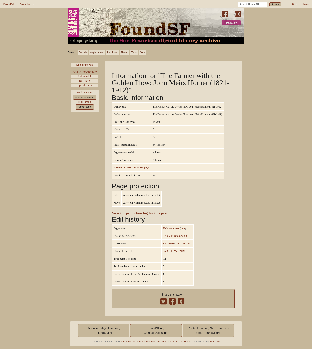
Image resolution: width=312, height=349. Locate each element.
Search (275, 4)
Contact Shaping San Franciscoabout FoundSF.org (208, 330)
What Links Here (84, 64)
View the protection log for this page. (140, 213)
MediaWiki (215, 341)
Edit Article (84, 80)
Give (142, 52)
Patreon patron (84, 107)
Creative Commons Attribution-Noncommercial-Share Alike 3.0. (157, 341)
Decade (83, 52)
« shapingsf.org (83, 40)
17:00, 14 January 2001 (176, 235)
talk (183, 228)
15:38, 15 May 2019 (174, 251)
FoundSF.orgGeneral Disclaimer (156, 330)
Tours (134, 52)
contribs (186, 243)
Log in (306, 4)
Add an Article (84, 76)
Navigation (25, 4)
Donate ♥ (231, 22)
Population (112, 52)
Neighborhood (97, 52)
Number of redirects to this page (131, 167)
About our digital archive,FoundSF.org (104, 330)
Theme (124, 52)
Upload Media (85, 85)
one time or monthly (84, 97)
